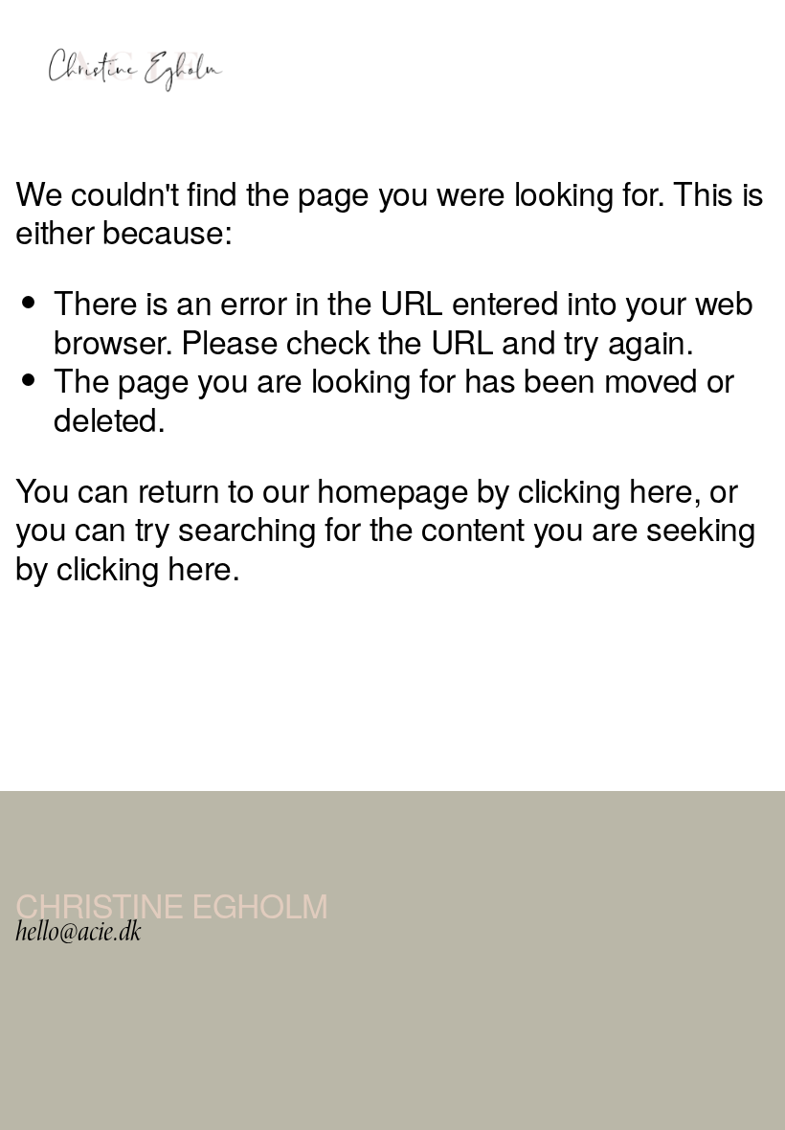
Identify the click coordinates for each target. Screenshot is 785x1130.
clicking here (605, 488)
